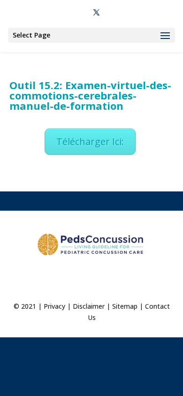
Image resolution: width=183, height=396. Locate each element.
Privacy (54, 306)
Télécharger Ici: (90, 141)
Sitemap (124, 306)
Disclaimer (89, 306)
